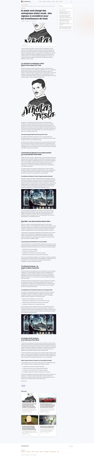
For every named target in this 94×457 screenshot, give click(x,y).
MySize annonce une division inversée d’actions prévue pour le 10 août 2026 (65, 23)
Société (53, 1)
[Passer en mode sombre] (72, 1)
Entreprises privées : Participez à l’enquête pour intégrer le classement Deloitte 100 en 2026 (65, 12)
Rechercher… (61, 6)
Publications (26, 4)
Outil (58, 451)
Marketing (49, 1)
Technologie (46, 451)
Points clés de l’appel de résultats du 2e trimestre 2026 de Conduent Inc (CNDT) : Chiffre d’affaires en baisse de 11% (65, 27)
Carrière (60, 1)
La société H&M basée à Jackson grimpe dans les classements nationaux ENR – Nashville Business (65, 16)
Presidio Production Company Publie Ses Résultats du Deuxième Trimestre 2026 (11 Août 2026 (65, 20)
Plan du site (71, 446)
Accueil (40, 1)
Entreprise (44, 1)
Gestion (57, 1)
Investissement (53, 451)
